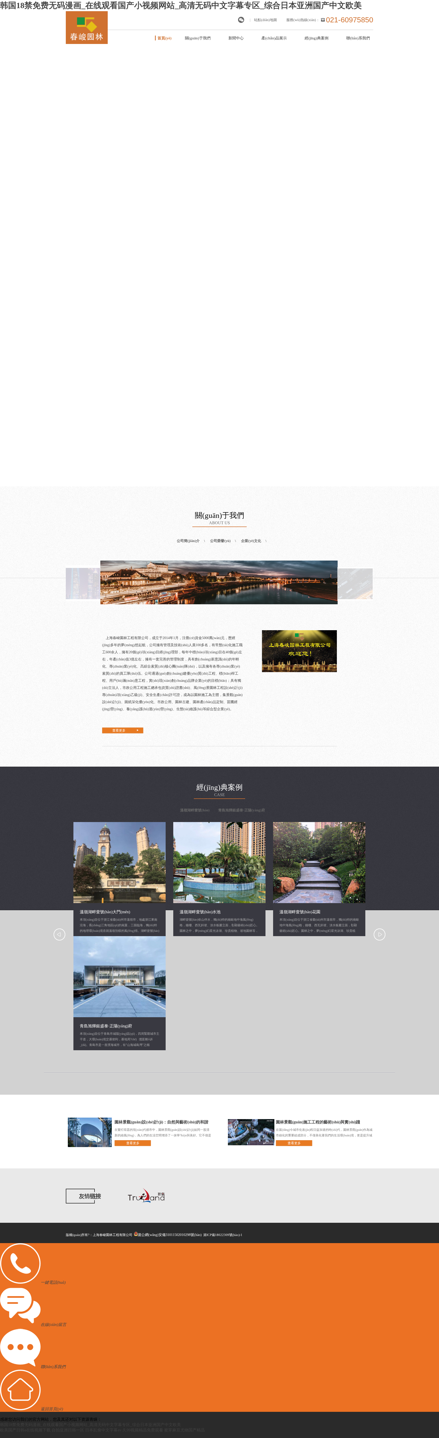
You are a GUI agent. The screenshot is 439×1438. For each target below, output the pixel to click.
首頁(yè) (164, 38)
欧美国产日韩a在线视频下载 (25, 1430)
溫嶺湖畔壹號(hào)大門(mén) (105, 912)
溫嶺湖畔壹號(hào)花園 (299, 912)
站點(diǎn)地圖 (265, 20)
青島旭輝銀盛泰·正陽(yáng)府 (241, 810)
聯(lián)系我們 (358, 38)
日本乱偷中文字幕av (103, 1430)
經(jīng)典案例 (316, 38)
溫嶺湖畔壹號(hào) (195, 810)
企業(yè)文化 (251, 541)
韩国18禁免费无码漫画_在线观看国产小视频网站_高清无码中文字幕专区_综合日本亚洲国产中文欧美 (181, 5)
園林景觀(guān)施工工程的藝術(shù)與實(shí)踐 (318, 1122)
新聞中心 (236, 38)
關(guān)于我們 (198, 38)
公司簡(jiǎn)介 (188, 541)
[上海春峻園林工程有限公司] (87, 42)
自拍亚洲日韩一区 (68, 1430)
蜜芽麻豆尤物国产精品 (184, 1430)
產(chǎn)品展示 (274, 38)
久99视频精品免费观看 (142, 1430)
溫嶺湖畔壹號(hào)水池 (200, 912)
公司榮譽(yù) (220, 541)
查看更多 (119, 730)
